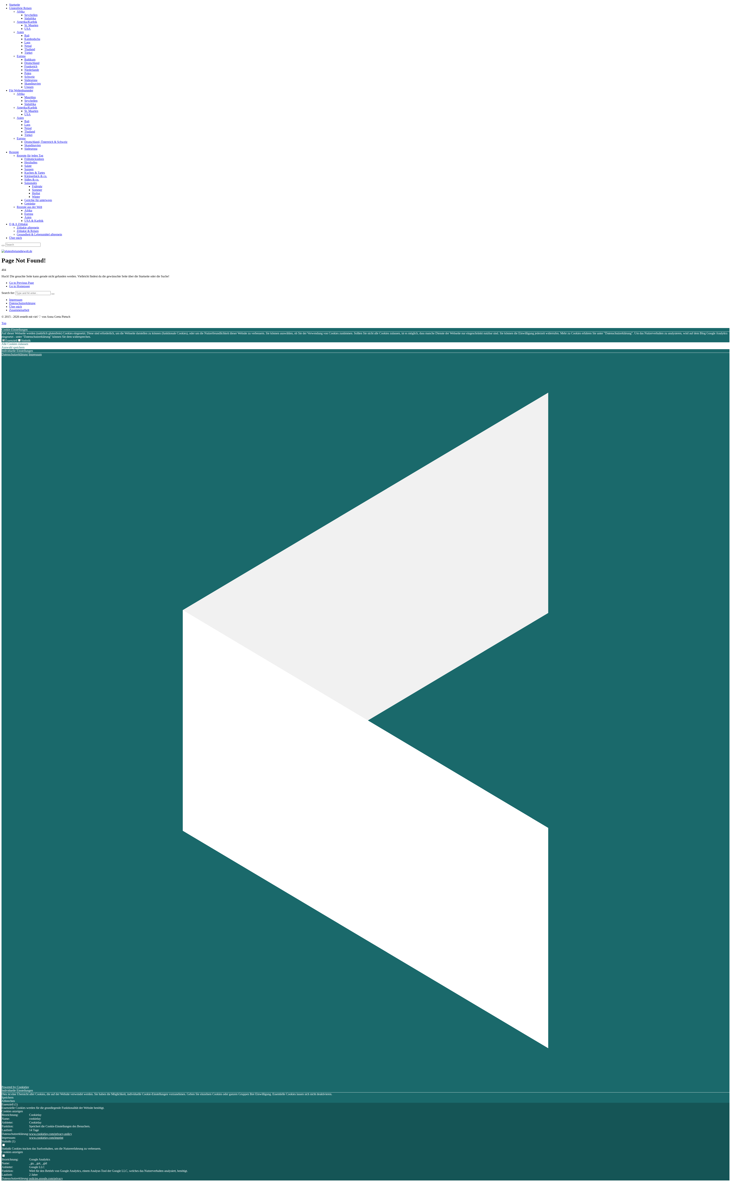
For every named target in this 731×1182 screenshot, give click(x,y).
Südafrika (30, 18)
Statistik (26, 340)
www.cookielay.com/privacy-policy (50, 1134)
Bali (26, 35)
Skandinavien (32, 83)
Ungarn (29, 87)
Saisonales (30, 183)
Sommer (37, 189)
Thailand (29, 49)
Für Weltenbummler (21, 90)
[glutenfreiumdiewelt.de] (17, 251)
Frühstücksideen (34, 159)
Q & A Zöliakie (18, 224)
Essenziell (11, 340)
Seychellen (31, 15)
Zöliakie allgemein (28, 227)
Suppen (29, 169)
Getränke (29, 203)
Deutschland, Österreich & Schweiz (45, 141)
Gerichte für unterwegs (38, 200)
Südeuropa (30, 80)
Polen (27, 73)
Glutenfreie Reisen (20, 8)
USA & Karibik (33, 220)
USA (27, 28)
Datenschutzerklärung (22, 303)
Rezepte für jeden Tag (30, 155)
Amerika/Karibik (27, 21)
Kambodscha (32, 39)
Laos (27, 42)
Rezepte (14, 152)
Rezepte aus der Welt (29, 207)
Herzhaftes (30, 162)
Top (4, 323)
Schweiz (29, 76)
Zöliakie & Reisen (28, 231)
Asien (20, 32)
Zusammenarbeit (19, 310)
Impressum (15, 299)
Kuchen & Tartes (34, 172)
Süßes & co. (31, 179)
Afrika (21, 11)
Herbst (36, 193)
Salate (28, 165)
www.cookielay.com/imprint (46, 1137)
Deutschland (31, 63)
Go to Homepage (19, 286)
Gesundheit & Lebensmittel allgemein (39, 234)
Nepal (28, 45)
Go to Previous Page (21, 282)
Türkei (28, 52)
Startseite (14, 4)
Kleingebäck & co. (35, 176)
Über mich (15, 237)
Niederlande (31, 69)
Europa (21, 56)
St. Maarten (31, 25)
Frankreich (30, 66)
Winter (36, 196)
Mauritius (30, 97)
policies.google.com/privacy (46, 1178)
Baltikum (29, 59)
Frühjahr (37, 186)
